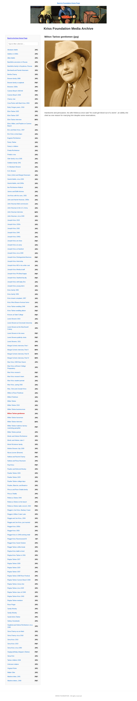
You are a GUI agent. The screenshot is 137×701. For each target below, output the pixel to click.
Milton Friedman (12, 397)
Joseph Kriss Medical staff (16, 269)
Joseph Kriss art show (14, 241)
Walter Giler (11, 672)
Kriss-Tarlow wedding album (16, 310)
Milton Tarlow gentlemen (16, 413)
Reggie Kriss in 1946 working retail (18, 535)
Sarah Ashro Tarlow (13, 617)
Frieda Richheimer (13, 150)
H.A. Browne (11, 171)
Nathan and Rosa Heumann (16, 461)
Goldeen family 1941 (14, 163)
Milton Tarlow (11, 401)
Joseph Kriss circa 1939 (15, 253)
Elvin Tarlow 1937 (13, 115)
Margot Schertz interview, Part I (17, 345)
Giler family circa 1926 (14, 158)
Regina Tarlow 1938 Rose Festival (18, 576)
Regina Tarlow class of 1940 (16, 592)
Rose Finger (11, 604)
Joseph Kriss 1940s (13, 236)
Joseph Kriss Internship (15, 261)
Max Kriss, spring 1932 (15, 385)
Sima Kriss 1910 (12, 639)
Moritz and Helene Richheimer (17, 436)
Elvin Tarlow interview (14, 119)
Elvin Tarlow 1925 (13, 111)
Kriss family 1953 (13, 294)
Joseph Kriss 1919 (13, 220)
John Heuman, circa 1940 (15, 216)
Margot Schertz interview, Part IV (18, 358)
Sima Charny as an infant (15, 631)
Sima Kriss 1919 (12, 644)
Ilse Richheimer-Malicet (15, 187)
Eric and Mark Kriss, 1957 (15, 130)
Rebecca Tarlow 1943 (14, 498)
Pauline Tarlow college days (16, 481)
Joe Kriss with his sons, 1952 (17, 195)
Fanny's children (12, 146)
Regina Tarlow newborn (15, 600)
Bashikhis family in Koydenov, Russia (19, 66)
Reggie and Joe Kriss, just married (18, 522)
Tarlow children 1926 (14, 660)
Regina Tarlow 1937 (13, 571)
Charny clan (11, 99)
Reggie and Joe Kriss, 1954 (16, 518)
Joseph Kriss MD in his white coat (18, 265)
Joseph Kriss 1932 (13, 228)
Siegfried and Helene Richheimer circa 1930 (19, 626)
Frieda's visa (11, 154)
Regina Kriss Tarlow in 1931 (16, 555)
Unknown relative (13, 664)
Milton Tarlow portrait (14, 432)
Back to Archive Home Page (17, 38)
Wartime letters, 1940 (14, 680)
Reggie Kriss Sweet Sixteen (16, 543)
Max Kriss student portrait (15, 380)
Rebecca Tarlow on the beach (17, 502)
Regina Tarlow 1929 (13, 567)
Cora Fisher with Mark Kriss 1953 (18, 103)
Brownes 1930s (12, 87)
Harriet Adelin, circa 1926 (15, 179)
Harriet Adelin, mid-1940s (15, 183)
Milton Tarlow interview (14, 421)
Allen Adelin (11, 58)
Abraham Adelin (12, 50)
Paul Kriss (10, 465)
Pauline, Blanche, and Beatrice (17, 485)
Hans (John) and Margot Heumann (18, 175)
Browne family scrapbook (15, 82)
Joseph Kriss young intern (15, 286)
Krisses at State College (15, 314)
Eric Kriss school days (14, 134)
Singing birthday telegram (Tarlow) (18, 652)
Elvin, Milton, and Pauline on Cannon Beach (19, 125)
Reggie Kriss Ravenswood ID (17, 539)
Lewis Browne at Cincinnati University (19, 323)
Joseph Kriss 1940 (13, 232)
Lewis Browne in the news (15, 333)
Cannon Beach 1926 (14, 95)
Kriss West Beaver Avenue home (18, 302)
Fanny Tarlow (11, 142)
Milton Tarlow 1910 (13, 405)
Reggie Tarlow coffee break (16, 547)
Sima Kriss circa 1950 (14, 648)
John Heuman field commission (17, 204)
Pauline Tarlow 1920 (13, 473)
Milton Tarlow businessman (16, 409)
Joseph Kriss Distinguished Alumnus (19, 257)
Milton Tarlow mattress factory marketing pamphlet (17, 427)
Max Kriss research (13, 372)
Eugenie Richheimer (14, 138)
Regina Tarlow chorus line (15, 584)
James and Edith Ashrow (15, 191)
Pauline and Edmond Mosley (16, 469)
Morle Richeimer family (15, 444)
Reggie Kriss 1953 (13, 530)
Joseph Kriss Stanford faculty (17, 278)
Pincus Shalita (12, 493)
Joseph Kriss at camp (14, 245)
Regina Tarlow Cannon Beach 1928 (18, 580)
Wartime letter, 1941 (13, 676)
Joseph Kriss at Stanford (15, 249)
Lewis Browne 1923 (13, 319)
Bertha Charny (12, 74)
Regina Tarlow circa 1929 (15, 588)
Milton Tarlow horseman (15, 417)
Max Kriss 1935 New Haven (16, 362)
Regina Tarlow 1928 (13, 563)
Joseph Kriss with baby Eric (16, 282)
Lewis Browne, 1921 (14, 341)
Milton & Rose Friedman (15, 393)
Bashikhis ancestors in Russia (17, 62)
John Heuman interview (15, 212)
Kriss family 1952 (13, 290)
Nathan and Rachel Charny (16, 457)
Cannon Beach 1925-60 (15, 91)
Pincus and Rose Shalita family (17, 489)
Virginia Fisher (12, 668)
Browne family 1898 (13, 78)
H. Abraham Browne (14, 167)
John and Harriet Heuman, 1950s (18, 200)
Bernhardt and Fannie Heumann (17, 70)
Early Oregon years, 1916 (15, 107)
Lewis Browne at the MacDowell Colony (17, 328)
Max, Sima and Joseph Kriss (16, 389)
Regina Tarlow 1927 (13, 559)
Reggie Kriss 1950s (13, 526)
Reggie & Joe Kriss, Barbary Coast (18, 510)
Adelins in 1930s (12, 54)
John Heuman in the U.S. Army (17, 208)
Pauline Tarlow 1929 (13, 477)
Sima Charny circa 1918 (15, 635)
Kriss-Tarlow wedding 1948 (16, 306)
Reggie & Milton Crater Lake (16, 514)
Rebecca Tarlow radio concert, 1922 (19, 506)
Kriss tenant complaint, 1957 (16, 298)
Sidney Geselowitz (13, 621)
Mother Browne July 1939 (15, 448)
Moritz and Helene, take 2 (15, 440)
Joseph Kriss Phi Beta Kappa (17, 273)
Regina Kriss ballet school (15, 551)
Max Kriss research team (15, 376)
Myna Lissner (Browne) (15, 452)
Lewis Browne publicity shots (16, 337)
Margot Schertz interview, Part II (17, 350)
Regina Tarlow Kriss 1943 (15, 596)
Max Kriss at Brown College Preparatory (16, 367)
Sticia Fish (10, 656)
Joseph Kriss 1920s (13, 224)
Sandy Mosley (12, 608)
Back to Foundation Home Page (68, 3)
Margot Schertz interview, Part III (18, 354)
